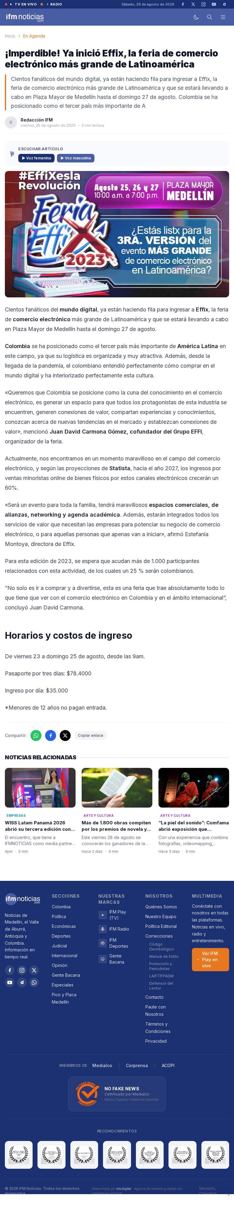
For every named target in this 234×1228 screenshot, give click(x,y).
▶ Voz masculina (76, 158)
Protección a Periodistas (160, 966)
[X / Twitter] (34, 970)
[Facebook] (10, 970)
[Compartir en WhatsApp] (35, 735)
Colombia (61, 906)
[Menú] (223, 17)
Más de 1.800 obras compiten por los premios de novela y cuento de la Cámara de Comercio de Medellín (116, 832)
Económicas (64, 926)
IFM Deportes (118, 943)
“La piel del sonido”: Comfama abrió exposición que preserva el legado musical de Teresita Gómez (193, 832)
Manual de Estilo (164, 956)
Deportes (61, 936)
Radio (56, 4)
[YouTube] (10, 982)
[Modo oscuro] (196, 17)
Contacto (154, 997)
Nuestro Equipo (160, 916)
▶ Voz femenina (36, 158)
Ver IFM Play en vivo (210, 959)
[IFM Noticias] (22, 899)
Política (59, 916)
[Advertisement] (117, 1211)
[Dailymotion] (22, 982)
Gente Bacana (66, 975)
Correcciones (159, 936)
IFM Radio (119, 929)
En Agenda (34, 35)
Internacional (64, 955)
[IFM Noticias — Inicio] (24, 17)
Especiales (62, 984)
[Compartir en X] (65, 735)
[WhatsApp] (34, 982)
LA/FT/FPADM (161, 976)
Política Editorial (161, 926)
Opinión (59, 965)
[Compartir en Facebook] (50, 735)
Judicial (59, 945)
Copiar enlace (90, 735)
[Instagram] (22, 970)
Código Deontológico (161, 946)
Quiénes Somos (161, 906)
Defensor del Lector (161, 985)
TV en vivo (26, 4)
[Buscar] (210, 17)
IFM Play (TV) (117, 915)
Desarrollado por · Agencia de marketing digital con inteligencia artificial (137, 1191)
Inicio (10, 35)
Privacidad (156, 1041)
